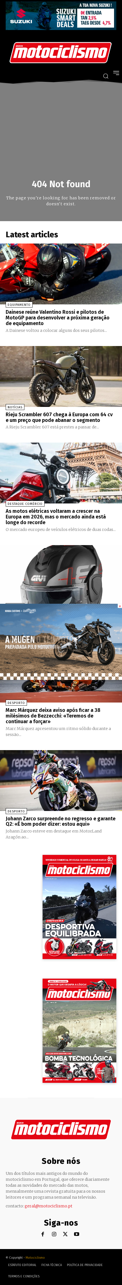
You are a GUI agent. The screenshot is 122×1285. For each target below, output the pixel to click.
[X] (65, 1234)
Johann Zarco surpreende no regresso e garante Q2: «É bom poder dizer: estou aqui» (60, 821)
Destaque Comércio (25, 504)
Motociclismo (35, 1258)
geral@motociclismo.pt (48, 1206)
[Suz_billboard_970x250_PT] (61, 28)
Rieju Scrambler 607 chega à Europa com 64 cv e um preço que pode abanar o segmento (59, 417)
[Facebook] (42, 1234)
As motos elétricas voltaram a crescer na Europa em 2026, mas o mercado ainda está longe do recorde (56, 517)
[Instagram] (54, 1234)
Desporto (16, 703)
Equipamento (19, 305)
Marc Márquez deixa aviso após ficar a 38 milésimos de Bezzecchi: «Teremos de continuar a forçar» (53, 716)
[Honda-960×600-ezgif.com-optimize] (61, 678)
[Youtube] (76, 1234)
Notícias (15, 407)
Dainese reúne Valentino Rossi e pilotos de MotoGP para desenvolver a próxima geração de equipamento (58, 317)
